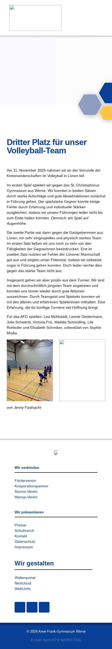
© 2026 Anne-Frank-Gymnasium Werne (56, 631)
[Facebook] (32, 607)
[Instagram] (20, 607)
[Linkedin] (44, 607)
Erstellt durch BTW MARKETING (56, 640)
